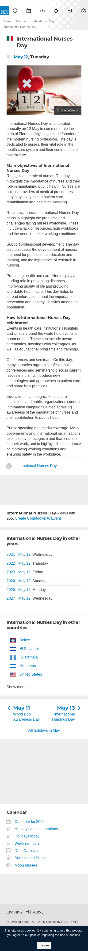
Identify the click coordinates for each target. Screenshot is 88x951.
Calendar (28, 10)
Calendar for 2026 (30, 822)
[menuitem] (15, 10)
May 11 (21, 708)
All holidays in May (44, 730)
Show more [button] (16, 687)
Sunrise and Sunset (31, 858)
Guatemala (28, 657)
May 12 (21, 57)
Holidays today (27, 836)
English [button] (13, 912)
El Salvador (29, 649)
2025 (11, 590)
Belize (24, 640)
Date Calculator (28, 851)
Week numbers (27, 843)
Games (56, 10)
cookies (30, 930)
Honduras (27, 666)
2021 (11, 554)
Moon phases (26, 865)
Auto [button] (37, 912)
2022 (11, 563)
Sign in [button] (69, 10)
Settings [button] (83, 10)
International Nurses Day (36, 466)
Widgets (42, 10)
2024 (11, 581)
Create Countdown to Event (38, 518)
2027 (11, 598)
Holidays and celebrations (36, 829)
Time (15, 10)
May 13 (66, 708)
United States (30, 674)
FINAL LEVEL (70, 922)
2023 (11, 572)
